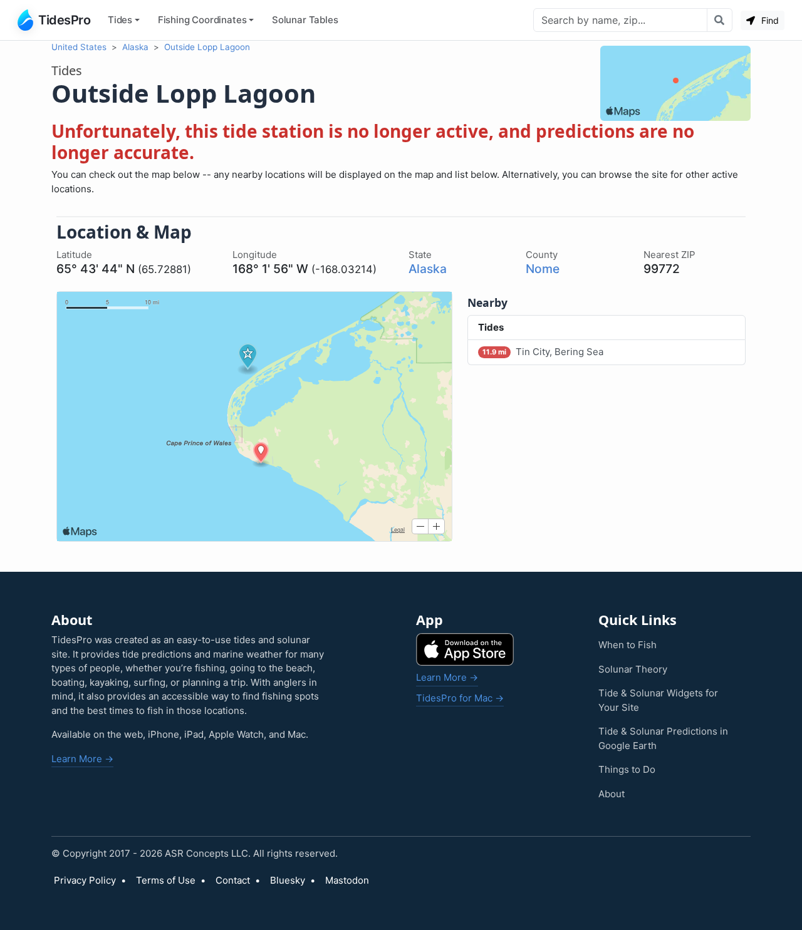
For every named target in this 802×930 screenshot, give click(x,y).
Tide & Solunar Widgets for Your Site (658, 700)
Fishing (202, 20)
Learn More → (82, 759)
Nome (543, 268)
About (611, 794)
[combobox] (620, 20)
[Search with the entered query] (719, 20)
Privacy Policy (85, 880)
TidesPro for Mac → (460, 698)
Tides (120, 20)
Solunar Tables (305, 20)
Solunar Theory (632, 669)
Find (769, 20)
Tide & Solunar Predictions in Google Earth (663, 738)
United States (79, 47)
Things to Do (626, 769)
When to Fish (627, 645)
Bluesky (287, 880)
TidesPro (64, 20)
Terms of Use (165, 880)
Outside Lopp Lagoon (207, 47)
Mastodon (347, 880)
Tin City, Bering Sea (542, 352)
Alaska (135, 47)
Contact (233, 880)
